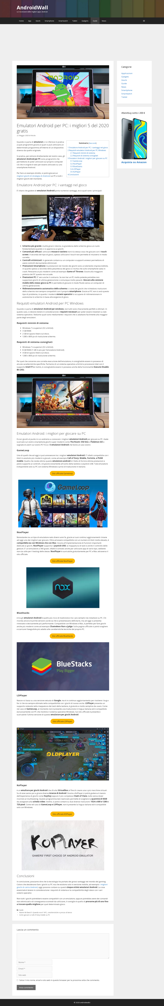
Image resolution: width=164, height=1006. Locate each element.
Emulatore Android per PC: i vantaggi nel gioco (88, 147)
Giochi (38, 21)
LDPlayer (75, 169)
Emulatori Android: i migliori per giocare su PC (87, 158)
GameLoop (76, 161)
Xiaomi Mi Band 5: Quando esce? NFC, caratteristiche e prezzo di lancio (45, 912)
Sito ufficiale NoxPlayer (62, 561)
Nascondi (92, 143)
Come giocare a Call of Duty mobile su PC (34, 915)
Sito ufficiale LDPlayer (62, 721)
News (104, 21)
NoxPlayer (76, 164)
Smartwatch (63, 21)
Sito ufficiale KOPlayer (62, 814)
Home (21, 21)
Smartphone (49, 21)
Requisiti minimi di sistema (82, 153)
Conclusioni (73, 174)
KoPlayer (75, 172)
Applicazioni (126, 73)
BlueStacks (76, 166)
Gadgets (85, 21)
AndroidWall (32, 7)
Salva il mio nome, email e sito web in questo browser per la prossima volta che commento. (59, 980)
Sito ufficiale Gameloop (62, 473)
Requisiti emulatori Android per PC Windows (87, 150)
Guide (95, 21)
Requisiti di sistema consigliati (84, 155)
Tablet (74, 21)
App (29, 21)
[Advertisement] (82, 40)
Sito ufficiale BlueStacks (62, 636)
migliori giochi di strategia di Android (33, 176)
